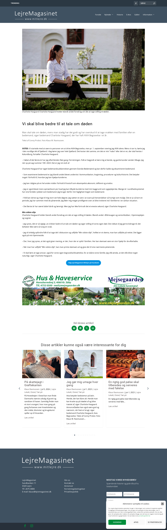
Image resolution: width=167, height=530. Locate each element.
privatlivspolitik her (144, 516)
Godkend (117, 522)
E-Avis (128, 15)
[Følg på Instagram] (31, 526)
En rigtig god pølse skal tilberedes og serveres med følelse (123, 385)
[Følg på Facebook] (25, 526)
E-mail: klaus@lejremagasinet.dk (36, 491)
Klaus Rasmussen (31, 389)
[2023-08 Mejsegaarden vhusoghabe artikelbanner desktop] (83, 304)
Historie (120, 15)
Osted (33, 392)
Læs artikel (29, 417)
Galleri (137, 15)
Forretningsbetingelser (74, 489)
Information (147, 15)
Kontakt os (69, 483)
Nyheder (107, 15)
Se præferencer (155, 522)
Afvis (136, 522)
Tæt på (39, 392)
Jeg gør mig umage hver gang (82, 383)
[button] (162, 504)
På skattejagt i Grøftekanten (33, 383)
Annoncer (68, 486)
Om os (67, 480)
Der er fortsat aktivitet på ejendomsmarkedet (37, 3)
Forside (98, 15)
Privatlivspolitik (71, 491)
